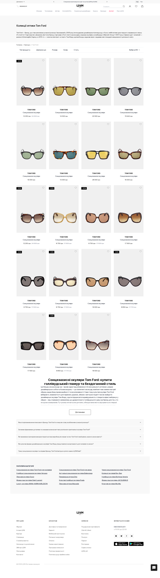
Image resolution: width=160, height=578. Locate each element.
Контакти (19, 554)
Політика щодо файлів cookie (59, 554)
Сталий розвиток (22, 541)
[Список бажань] (136, 6)
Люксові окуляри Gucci (25, 477)
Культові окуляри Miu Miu (111, 484)
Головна (19, 45)
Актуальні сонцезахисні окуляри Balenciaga (75, 473)
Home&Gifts (66, 11)
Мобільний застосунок (57, 534)
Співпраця (20, 537)
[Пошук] (123, 6)
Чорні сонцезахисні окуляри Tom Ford (116, 470)
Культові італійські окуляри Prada (71, 480)
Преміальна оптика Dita (68, 477)
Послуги (84, 537)
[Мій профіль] (130, 6)
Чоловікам (48, 11)
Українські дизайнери (82, 11)
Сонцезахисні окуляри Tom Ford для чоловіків (34, 470)
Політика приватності (56, 551)
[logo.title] (80, 513)
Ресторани (85, 544)
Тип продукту (24, 50)
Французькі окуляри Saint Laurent (29, 480)
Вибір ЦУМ (133, 50)
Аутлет (111, 11)
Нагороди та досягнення (25, 544)
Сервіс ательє (86, 547)
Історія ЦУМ (20, 530)
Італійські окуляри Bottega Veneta (115, 477)
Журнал (19, 527)
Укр (137, 1)
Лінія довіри (20, 551)
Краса (95, 11)
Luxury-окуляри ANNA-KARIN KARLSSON (32, 484)
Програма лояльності (56, 547)
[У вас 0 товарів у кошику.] (142, 6)
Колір (66, 50)
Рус (142, 1)
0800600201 (23, 6)
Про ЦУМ (120, 11)
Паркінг (84, 541)
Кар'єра (19, 534)
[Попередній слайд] (53, 1)
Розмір (54, 50)
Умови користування (56, 544)
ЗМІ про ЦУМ (21, 547)
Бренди (103, 11)
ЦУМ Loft (84, 551)
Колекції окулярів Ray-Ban (112, 473)
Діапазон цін (41, 50)
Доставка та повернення (58, 527)
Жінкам (39, 11)
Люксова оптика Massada (69, 484)
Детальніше (80, 412)
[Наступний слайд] (107, 1)
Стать (76, 50)
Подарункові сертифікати (90, 527)
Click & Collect (86, 530)
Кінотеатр (84, 534)
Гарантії (51, 530)
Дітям (57, 11)
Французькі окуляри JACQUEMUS (115, 480)
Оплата (51, 541)
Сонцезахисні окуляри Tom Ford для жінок (75, 470)
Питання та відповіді (56, 537)
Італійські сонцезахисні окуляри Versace (31, 473)
